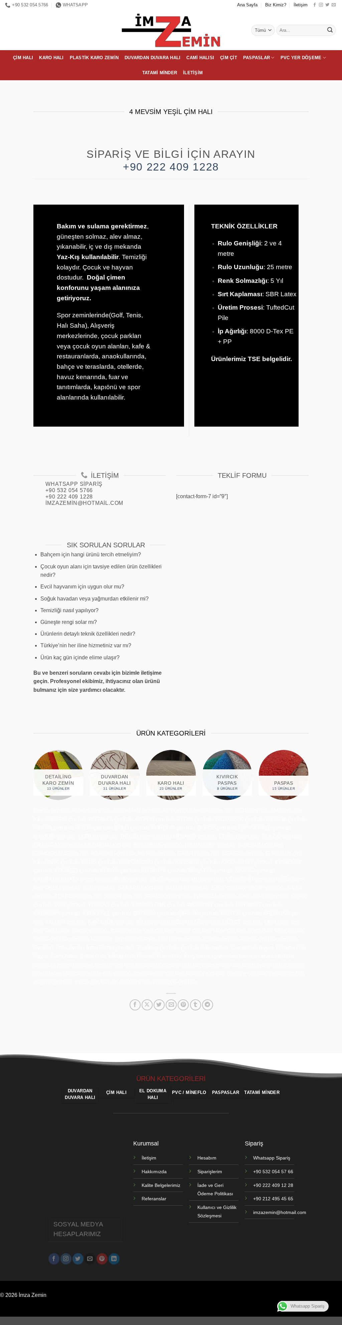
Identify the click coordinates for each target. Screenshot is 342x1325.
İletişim (301, 4)
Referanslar (154, 1198)
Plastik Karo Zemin (94, 57)
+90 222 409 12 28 (273, 1185)
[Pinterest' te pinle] (183, 1004)
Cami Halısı (200, 57)
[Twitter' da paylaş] (159, 1004)
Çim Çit (228, 57)
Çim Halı (23, 57)
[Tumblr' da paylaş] (195, 1004)
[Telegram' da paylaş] (207, 1004)
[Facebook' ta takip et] (315, 5)
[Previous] (27, 779)
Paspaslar (256, 57)
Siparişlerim (209, 1171)
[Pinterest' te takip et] (102, 1258)
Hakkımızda (154, 1171)
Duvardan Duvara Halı (152, 57)
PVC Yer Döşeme (301, 57)
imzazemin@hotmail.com (279, 1212)
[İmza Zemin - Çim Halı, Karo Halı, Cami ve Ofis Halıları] (171, 30)
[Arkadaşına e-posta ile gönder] (171, 1004)
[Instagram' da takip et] (321, 5)
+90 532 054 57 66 (273, 1171)
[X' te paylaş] (147, 1004)
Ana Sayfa (247, 4)
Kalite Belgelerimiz (161, 1185)
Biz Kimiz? (275, 4)
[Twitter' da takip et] (327, 5)
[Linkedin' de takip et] (114, 1258)
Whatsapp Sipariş (271, 1158)
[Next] (315, 779)
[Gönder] (330, 30)
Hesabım (206, 1158)
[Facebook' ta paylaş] (135, 1004)
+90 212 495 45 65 (273, 1198)
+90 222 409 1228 (171, 167)
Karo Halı (51, 57)
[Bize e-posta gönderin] (334, 5)
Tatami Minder (159, 72)
